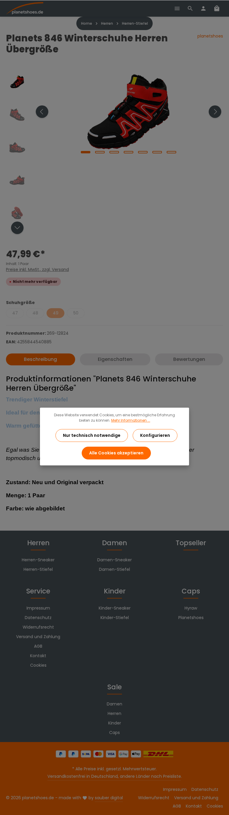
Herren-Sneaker (38, 560)
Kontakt (38, 656)
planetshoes (210, 36)
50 (75, 313)
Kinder (115, 591)
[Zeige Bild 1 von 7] (85, 152)
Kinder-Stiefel (114, 618)
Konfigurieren (155, 435)
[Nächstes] (215, 111)
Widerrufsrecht (38, 627)
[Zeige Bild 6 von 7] (157, 152)
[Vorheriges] (42, 111)
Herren (38, 543)
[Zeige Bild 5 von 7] (143, 152)
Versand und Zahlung (38, 637)
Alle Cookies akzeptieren (116, 453)
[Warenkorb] (217, 8)
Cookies (38, 665)
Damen (114, 543)
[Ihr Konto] (203, 8)
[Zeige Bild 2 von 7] (100, 152)
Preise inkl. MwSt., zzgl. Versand (37, 269)
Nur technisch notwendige (91, 435)
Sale (114, 687)
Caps (191, 591)
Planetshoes (191, 618)
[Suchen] (190, 8)
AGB (38, 646)
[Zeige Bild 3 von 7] (114, 152)
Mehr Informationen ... (130, 420)
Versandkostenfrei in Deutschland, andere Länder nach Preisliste (114, 776)
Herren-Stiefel (38, 569)
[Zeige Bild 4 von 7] (128, 152)
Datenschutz (38, 618)
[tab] (40, 359)
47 (15, 313)
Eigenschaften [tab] (115, 359)
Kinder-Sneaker (115, 608)
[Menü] (177, 8)
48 (35, 313)
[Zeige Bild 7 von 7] (171, 152)
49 (55, 313)
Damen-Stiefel (114, 569)
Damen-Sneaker (114, 560)
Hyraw (191, 608)
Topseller (191, 543)
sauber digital (109, 798)
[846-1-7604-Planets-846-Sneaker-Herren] (128, 111)
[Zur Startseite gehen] (24, 8)
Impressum (38, 608)
